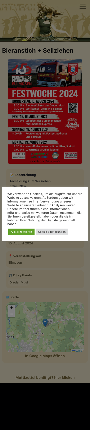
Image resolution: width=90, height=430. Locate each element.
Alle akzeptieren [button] (21, 231)
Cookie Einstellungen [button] (52, 231)
